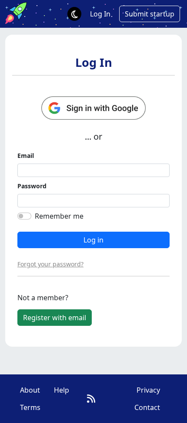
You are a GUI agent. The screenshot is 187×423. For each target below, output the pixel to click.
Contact (147, 407)
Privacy (148, 390)
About (30, 390)
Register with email (54, 317)
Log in (93, 240)
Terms (30, 407)
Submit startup (149, 14)
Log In (100, 14)
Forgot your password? (50, 264)
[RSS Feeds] (91, 398)
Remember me (59, 216)
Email (25, 155)
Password (32, 186)
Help (61, 390)
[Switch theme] (74, 14)
